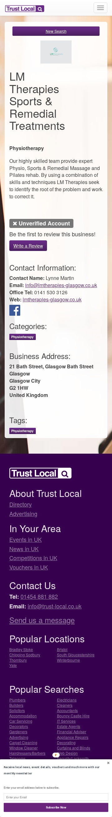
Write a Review (28, 246)
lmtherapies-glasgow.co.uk (52, 299)
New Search (56, 31)
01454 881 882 (39, 596)
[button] (56, 770)
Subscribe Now (56, 807)
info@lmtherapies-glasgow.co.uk (61, 285)
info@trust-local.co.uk (55, 606)
